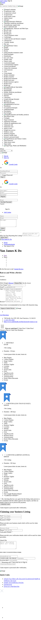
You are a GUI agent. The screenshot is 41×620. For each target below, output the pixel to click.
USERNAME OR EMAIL (8, 558)
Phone (2, 530)
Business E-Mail (19, 522)
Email (2, 287)
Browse (11, 283)
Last (1, 518)
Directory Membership (11, 586)
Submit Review (18, 269)
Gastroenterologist (9, 244)
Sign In (6, 156)
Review (2, 301)
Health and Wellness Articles (14, 583)
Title (1, 289)
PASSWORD (4, 560)
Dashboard (8, 584)
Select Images (4, 283)
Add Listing (3, 1)
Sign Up (6, 158)
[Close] (1, 232)
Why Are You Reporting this (11, 235)
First (1, 516)
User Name (4, 285)
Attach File (3, 540)
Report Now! (4, 237)
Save (5, 255)
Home (6, 242)
